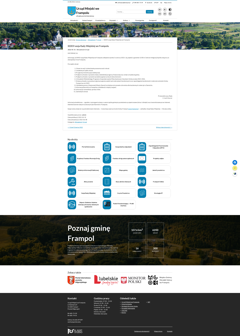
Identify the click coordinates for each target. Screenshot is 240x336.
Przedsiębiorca (100, 20)
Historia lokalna (127, 304)
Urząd (99, 40)
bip (161, 2)
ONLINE (124, 310)
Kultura (125, 20)
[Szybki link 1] (234, 162)
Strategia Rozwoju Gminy (130, 306)
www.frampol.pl (133, 109)
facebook (149, 2)
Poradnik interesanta (128, 308)
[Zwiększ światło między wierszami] (160, 14)
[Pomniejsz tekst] (165, 9)
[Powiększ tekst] (160, 9)
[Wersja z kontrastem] (170, 9)
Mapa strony (167, 2)
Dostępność (153, 20)
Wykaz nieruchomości (163, 127)
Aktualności (74, 20)
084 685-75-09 (138, 2)
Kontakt (166, 20)
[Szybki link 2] (234, 168)
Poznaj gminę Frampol (139, 20)
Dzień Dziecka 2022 (76, 127)
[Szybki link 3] (234, 173)
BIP (149, 302)
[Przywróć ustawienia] (170, 14)
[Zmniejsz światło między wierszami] (165, 14)
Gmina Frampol (87, 20)
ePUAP (156, 2)
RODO (124, 312)
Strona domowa (81, 40)
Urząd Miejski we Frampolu (130, 302)
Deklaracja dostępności (141, 331)
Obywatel (112, 20)
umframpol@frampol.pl (123, 2)
